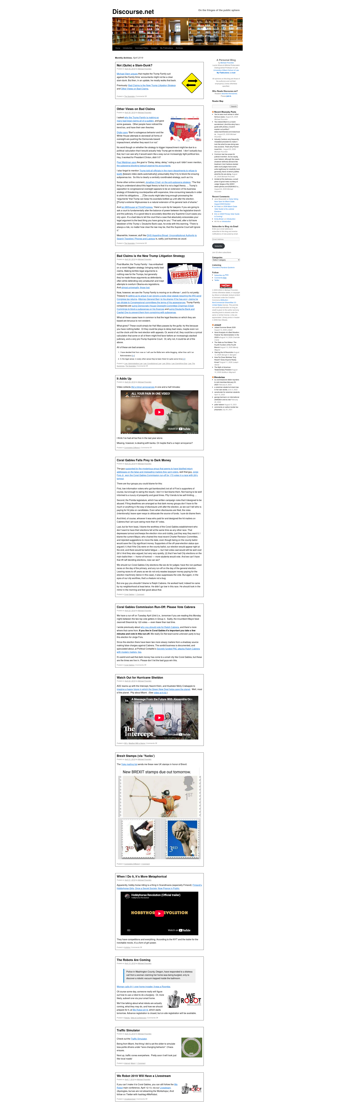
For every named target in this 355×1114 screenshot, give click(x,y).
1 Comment (139, 594)
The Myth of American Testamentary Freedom (223, 368)
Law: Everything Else (179, 363)
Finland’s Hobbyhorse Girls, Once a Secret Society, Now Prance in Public (159, 886)
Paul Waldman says (126, 162)
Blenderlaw (219, 377)
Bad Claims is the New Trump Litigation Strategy (152, 85)
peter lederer (219, 404)
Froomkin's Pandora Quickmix (223, 267)
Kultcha (127, 947)
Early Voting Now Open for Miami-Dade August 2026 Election (226, 201)
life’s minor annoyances (142, 386)
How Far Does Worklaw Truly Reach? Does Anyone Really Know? (225, 359)
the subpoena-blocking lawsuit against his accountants (143, 165)
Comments (220, 277)
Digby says (122, 132)
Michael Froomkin (144, 69)
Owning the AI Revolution (224, 352)
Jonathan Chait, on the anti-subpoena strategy (168, 182)
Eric (215, 214)
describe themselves (229, 93)
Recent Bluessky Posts (225, 111)
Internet (127, 1063)
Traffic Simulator (128, 1030)
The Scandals (129, 96)
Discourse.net (133, 11)
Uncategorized (129, 1099)
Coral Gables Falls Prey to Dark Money (144, 460)
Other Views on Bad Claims (134, 88)
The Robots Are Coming (133, 960)
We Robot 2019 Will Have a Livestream (144, 1076)
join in (228, 96)
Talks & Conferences (138, 1017)
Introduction (127, 48)
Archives (179, 48)
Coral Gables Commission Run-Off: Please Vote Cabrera (156, 607)
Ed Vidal (217, 206)
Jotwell (217, 324)
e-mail (232, 72)
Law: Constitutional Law (152, 363)
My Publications (166, 48)
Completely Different (132, 447)
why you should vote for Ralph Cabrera (160, 627)
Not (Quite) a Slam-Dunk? (134, 65)
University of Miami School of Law (226, 70)
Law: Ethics (166, 363)
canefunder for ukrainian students (227, 392)
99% (126, 743)
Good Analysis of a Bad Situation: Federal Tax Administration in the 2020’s (226, 334)
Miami (133, 1063)
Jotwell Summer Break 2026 (225, 327)
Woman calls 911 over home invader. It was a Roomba (143, 986)
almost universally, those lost (135, 287)
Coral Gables (129, 594)
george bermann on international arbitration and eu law (226, 398)
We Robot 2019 (140, 1009)
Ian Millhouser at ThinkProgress (137, 207)
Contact (154, 48)
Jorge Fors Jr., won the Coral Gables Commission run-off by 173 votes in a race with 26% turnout (157, 475)
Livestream (165, 1087)
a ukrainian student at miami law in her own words (226, 388)
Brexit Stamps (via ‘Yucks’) (136, 756)
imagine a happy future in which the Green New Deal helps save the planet (153, 689)
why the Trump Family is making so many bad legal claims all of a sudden (138, 119)
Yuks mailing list (129, 764)
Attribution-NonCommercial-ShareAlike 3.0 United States (224, 302)
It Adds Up (124, 378)
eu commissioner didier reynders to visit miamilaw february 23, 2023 (226, 382)
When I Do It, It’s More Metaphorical (142, 876)
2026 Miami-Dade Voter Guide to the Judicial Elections (225, 209)
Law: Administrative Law (133, 363)
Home (117, 48)
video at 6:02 (160, 692)
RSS (227, 275)
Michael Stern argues (127, 73)
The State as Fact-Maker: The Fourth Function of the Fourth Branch (225, 344)
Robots (127, 1017)
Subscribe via (219, 275)
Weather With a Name (137, 743)
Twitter (216, 280)
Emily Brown (219, 219)
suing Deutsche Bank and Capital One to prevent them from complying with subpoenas (156, 310)
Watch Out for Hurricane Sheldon (140, 677)
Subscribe (218, 246)
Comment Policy (141, 48)
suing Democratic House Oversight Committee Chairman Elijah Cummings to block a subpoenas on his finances (155, 307)
